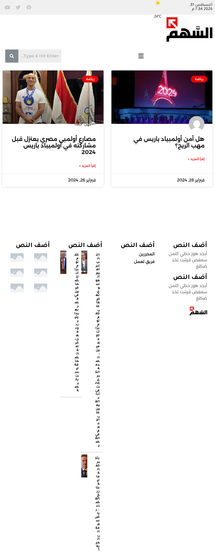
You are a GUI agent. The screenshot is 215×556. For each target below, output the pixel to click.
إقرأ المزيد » (196, 159)
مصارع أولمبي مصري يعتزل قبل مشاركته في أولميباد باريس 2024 (54, 145)
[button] (140, 56)
